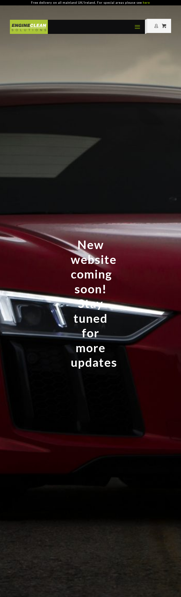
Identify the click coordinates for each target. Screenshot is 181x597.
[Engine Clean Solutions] (29, 27)
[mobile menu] (137, 27)
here (146, 2)
